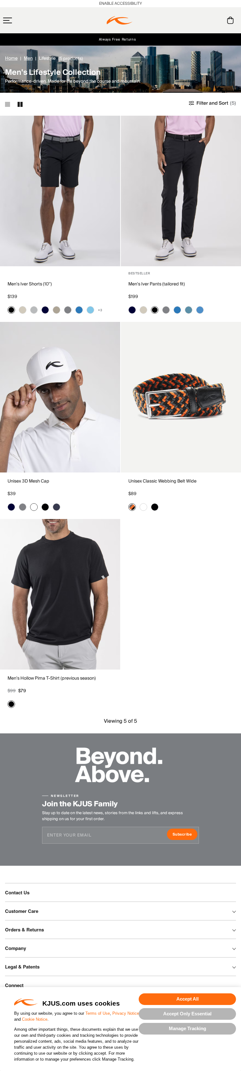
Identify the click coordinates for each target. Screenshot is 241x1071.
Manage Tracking (187, 1028)
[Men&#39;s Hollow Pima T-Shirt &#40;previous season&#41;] (60, 594)
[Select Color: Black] (11, 310)
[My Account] (217, 20)
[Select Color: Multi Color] (132, 507)
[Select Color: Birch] (22, 310)
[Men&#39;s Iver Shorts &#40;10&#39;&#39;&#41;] (60, 191)
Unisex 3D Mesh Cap (28, 481)
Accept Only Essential (187, 1013)
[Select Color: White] (34, 507)
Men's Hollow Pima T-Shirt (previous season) (52, 678)
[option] (60, 191)
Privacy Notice (125, 1013)
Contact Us (17, 892)
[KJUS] (120, 20)
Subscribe (185, 835)
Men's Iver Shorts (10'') (30, 284)
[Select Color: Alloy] (34, 310)
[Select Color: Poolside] (90, 310)
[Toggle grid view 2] (20, 104)
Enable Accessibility (120, 3)
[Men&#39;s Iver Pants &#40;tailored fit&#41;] (181, 191)
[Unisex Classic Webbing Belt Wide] (181, 397)
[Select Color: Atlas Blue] (188, 310)
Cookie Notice (34, 1019)
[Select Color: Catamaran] (79, 310)
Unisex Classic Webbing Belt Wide (162, 481)
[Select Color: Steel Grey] (68, 310)
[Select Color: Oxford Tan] (56, 310)
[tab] (231, 20)
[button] (20, 20)
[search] (205, 20)
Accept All (187, 999)
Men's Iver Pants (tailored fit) (156, 284)
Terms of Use (97, 1013)
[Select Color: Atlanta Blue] (45, 310)
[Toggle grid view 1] (7, 104)
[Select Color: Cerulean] (200, 310)
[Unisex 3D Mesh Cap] (60, 397)
